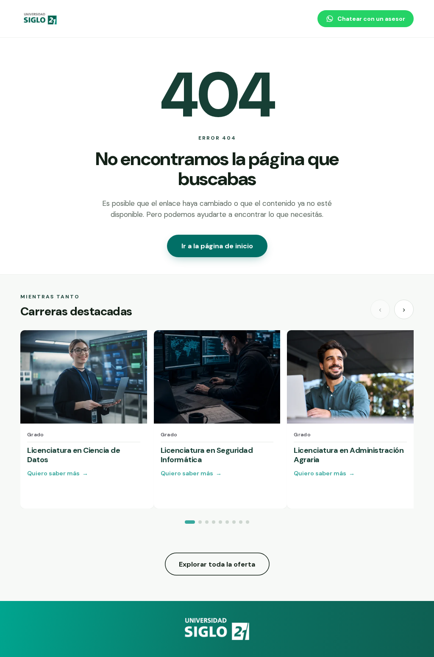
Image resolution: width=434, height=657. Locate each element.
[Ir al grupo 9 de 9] (247, 522)
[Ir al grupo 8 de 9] (240, 522)
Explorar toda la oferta (217, 564)
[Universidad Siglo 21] (40, 18)
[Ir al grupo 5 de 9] (220, 522)
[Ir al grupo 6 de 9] (227, 522)
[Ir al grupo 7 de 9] (234, 522)
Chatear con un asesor (371, 18)
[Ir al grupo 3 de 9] (207, 522)
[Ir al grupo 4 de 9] (213, 522)
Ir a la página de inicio (217, 245)
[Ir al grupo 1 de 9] (190, 522)
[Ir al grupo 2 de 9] (200, 522)
